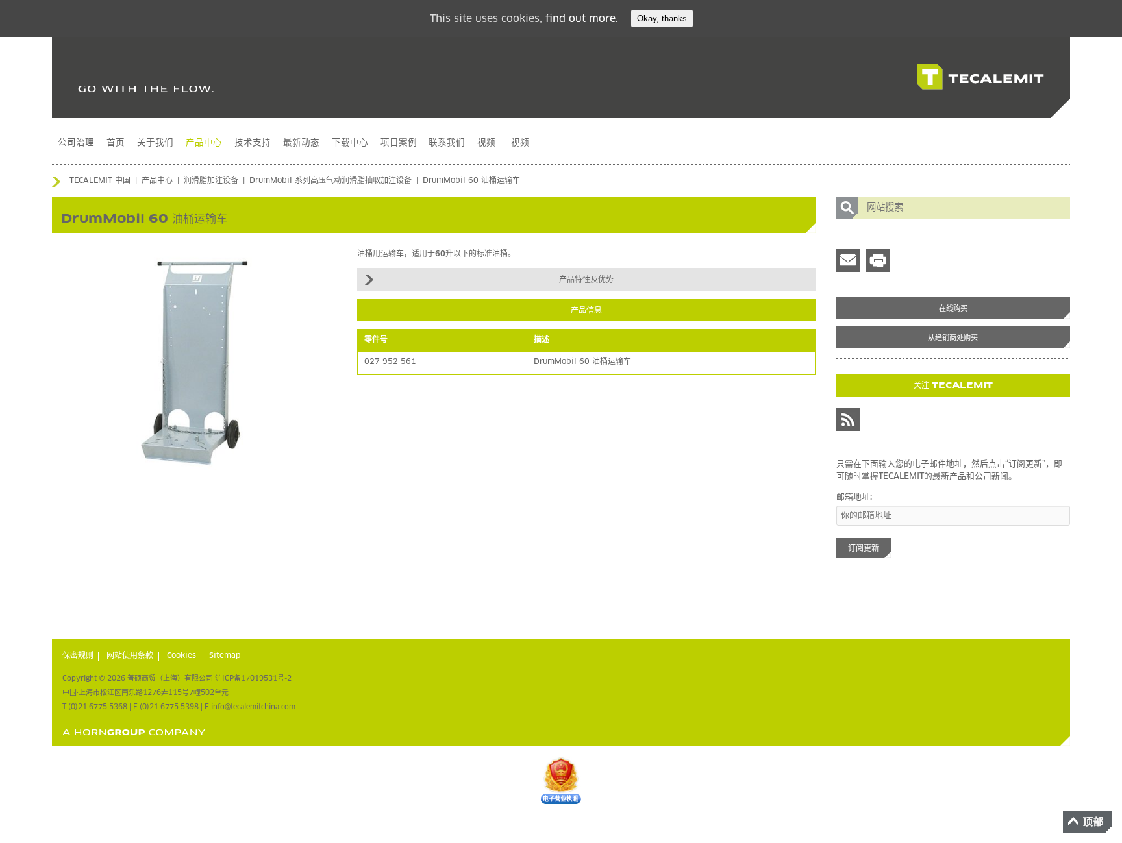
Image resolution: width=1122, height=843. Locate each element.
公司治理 (76, 142)
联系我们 (447, 142)
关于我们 (155, 142)
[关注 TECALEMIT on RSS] (848, 419)
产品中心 (204, 142)
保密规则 (78, 656)
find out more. (581, 19)
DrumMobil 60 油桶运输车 (471, 181)
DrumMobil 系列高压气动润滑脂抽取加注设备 (330, 181)
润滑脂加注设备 (211, 181)
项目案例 (398, 142)
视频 (486, 142)
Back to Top (1087, 822)
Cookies (181, 656)
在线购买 (953, 308)
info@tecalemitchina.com (253, 707)
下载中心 (350, 142)
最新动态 (301, 142)
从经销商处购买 (953, 337)
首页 (115, 142)
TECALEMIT (980, 77)
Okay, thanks (662, 18)
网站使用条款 (129, 656)
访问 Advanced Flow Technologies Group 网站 (134, 732)
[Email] (848, 260)
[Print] (878, 260)
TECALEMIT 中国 (100, 181)
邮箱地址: (854, 497)
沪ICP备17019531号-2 (253, 678)
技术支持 (252, 142)
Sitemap (225, 656)
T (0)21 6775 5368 (94, 707)
